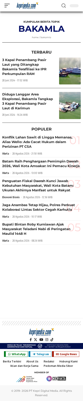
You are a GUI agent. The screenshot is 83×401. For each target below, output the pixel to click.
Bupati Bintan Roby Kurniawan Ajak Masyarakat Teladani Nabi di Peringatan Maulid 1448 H (36, 229)
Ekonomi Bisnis (11, 197)
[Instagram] (46, 340)
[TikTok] (51, 340)
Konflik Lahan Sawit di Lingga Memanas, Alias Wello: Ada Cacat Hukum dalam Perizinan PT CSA (37, 142)
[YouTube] (41, 340)
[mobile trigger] (8, 5)
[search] (63, 5)
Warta (5, 153)
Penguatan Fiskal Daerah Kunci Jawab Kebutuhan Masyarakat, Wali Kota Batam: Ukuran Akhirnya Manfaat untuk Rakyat (38, 185)
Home (35, 37)
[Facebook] (31, 340)
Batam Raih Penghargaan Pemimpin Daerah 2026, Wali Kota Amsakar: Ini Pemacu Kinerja (41, 163)
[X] (35, 340)
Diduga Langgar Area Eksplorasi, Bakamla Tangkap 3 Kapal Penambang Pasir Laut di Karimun (27, 101)
